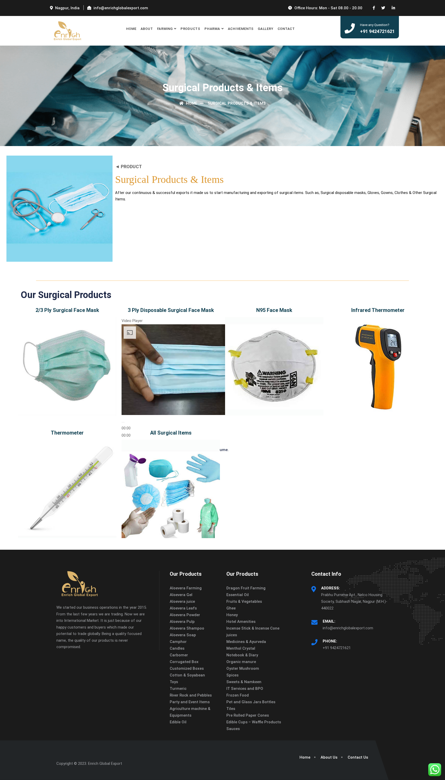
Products (190, 29)
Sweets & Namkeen (243, 682)
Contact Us (358, 757)
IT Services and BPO (244, 688)
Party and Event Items (190, 702)
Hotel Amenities (240, 621)
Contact (286, 29)
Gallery (265, 29)
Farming (165, 29)
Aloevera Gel (181, 594)
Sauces (233, 728)
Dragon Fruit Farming (246, 588)
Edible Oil (178, 722)
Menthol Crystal (240, 648)
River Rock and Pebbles (191, 695)
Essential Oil (237, 594)
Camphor (178, 641)
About (147, 29)
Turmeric (178, 688)
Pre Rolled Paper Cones (247, 715)
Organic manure (241, 661)
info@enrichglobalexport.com (348, 628)
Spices (232, 675)
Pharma (212, 29)
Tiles (230, 708)
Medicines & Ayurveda (246, 641)
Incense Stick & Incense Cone (252, 628)
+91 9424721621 (337, 648)
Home (131, 29)
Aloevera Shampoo (187, 628)
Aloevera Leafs (183, 608)
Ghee (231, 608)
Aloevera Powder (185, 615)
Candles (177, 648)
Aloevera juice (182, 601)
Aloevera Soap (183, 635)
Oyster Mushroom (242, 668)
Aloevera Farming (186, 588)
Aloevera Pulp (182, 621)
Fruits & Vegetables (244, 601)
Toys (174, 682)
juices (231, 635)
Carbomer (179, 655)
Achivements (241, 29)
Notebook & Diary (242, 655)
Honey (232, 615)
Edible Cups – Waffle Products (253, 722)
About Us (329, 757)
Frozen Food (237, 695)
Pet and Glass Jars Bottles (250, 702)
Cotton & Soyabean (187, 675)
